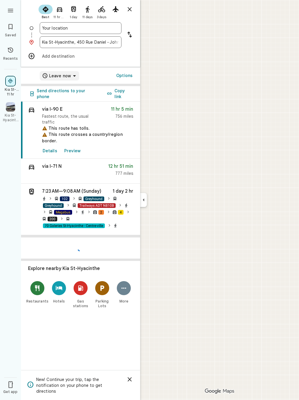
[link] (80, 130)
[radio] (46, 11)
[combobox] (80, 28)
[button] (80, 171)
